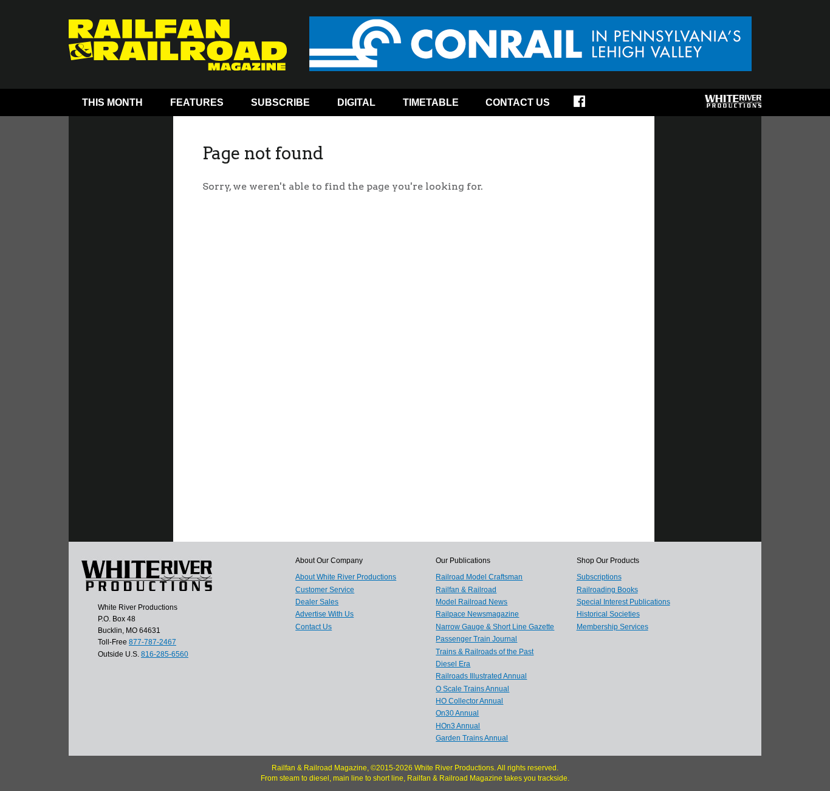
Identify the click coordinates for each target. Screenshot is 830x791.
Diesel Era (453, 664)
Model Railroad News (471, 602)
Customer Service (324, 589)
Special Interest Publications (623, 602)
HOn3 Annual (458, 726)
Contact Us (517, 102)
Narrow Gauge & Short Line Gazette (495, 627)
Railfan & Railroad (466, 589)
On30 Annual (457, 713)
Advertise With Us (324, 614)
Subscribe (280, 102)
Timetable (431, 102)
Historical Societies (608, 614)
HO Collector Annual (469, 701)
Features (197, 102)
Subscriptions (599, 577)
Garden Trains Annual (472, 738)
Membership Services (612, 627)
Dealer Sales (316, 602)
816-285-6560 (164, 654)
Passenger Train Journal (476, 639)
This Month (112, 102)
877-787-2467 (152, 642)
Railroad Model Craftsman (479, 577)
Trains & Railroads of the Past (484, 652)
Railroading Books (607, 589)
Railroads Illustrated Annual (481, 676)
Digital (356, 102)
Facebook (587, 105)
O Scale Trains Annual (472, 689)
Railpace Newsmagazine (477, 614)
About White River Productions (345, 577)
